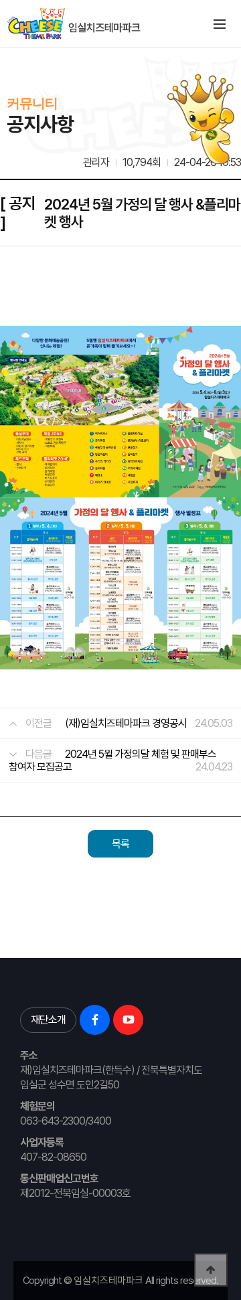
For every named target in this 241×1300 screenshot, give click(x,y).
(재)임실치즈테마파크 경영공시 (126, 723)
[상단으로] (211, 1270)
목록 (120, 843)
